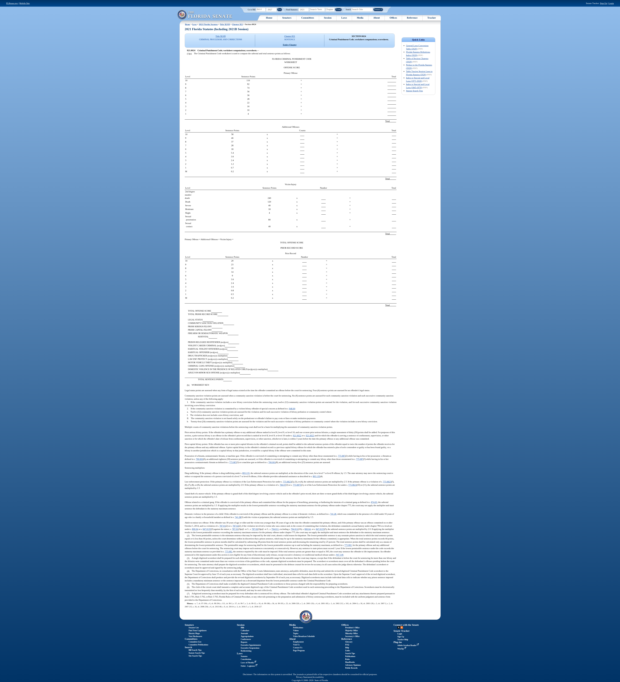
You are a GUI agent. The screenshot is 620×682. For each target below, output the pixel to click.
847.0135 (207, 529)
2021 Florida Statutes (208, 24)
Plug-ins (397, 642)
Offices (393, 17)
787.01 (222, 526)
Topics (295, 633)
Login (611, 3)
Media (360, 17)
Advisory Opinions (353, 665)
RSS (401, 627)
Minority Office (351, 633)
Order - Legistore (248, 666)
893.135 (246, 473)
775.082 (348, 545)
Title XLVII (225, 24)
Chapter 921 (237, 24)
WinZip (400, 649)
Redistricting (246, 651)
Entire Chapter (290, 45)
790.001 (199, 459)
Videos (296, 630)
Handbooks (350, 662)
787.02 (235, 526)
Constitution (246, 659)
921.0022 (297, 435)
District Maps (194, 633)
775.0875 (297, 485)
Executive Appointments (251, 645)
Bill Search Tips (195, 650)
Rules (347, 659)
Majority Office (351, 630)
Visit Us (296, 645)
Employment (298, 642)
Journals (244, 633)
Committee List (195, 642)
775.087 (341, 456)
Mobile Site (24, 3)
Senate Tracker (401, 631)
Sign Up (603, 3)
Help (347, 648)
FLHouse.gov (12, 3)
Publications (298, 627)
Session (327, 17)
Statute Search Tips (414, 91)
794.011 (275, 529)
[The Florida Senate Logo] (204, 14)
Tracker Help (402, 639)
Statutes (244, 656)
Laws (344, 17)
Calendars (245, 630)
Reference (412, 17)
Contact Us (297, 648)
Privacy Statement (304, 677)
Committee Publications (198, 645)
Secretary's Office (352, 636)
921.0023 (310, 435)
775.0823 (287, 481)
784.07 (283, 485)
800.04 (195, 529)
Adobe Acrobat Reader (407, 645)
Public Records (351, 668)
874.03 (374, 502)
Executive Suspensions (250, 648)
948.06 (292, 408)
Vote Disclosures (195, 636)
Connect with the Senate (406, 625)
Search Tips (350, 653)
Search (348, 9)
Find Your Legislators (198, 630)
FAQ (347, 645)
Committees (307, 17)
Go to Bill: (252, 10)
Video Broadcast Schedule (304, 636)
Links (347, 650)
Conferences (246, 639)
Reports (244, 642)
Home (269, 17)
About (376, 17)
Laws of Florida (247, 663)
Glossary (348, 642)
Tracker (431, 17)
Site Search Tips (195, 656)
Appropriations (247, 636)
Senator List (194, 627)
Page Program (299, 650)
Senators (286, 17)
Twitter (398, 627)
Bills (242, 627)
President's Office (352, 627)
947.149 (339, 555)
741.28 (333, 514)
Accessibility (318, 677)
